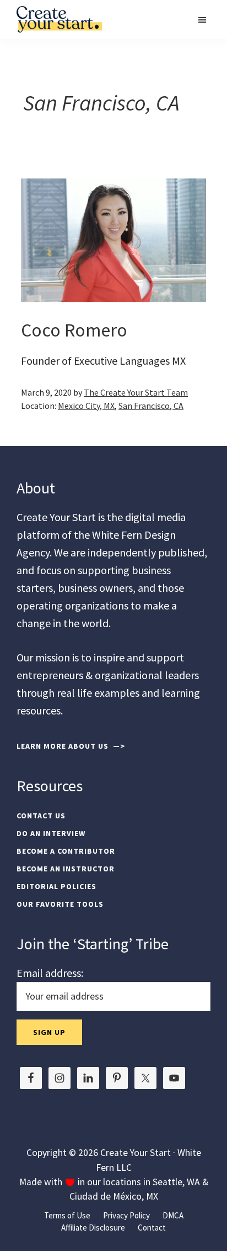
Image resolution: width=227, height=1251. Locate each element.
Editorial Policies (56, 886)
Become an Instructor (66, 869)
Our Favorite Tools (60, 904)
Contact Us (41, 816)
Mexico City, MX (86, 405)
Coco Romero (74, 329)
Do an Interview (51, 833)
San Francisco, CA (150, 405)
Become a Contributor (66, 851)
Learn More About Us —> (71, 746)
